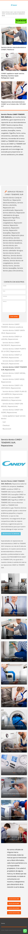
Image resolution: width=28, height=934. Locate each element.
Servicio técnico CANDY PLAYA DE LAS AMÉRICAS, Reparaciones (14, 392)
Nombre (4, 285)
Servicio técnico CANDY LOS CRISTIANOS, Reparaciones (12, 386)
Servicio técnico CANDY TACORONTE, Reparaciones (11, 344)
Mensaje (4, 301)
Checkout (6, 425)
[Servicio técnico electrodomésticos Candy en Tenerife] (14, 90)
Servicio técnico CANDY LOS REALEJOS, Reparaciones (12, 362)
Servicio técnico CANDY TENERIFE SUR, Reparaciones (14, 368)
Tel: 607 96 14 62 (21, 20)
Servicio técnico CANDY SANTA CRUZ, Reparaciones (13, 331)
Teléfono (5, 296)
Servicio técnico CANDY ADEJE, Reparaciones (13, 380)
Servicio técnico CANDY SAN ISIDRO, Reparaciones (12, 411)
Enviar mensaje (14, 316)
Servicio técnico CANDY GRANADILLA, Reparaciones (11, 399)
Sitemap (3, 923)
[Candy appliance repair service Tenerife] (14, 62)
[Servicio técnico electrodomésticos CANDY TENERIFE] (14, 36)
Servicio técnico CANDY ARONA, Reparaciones (13, 374)
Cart (4, 422)
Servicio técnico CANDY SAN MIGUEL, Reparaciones (12, 405)
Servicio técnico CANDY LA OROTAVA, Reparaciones (11, 356)
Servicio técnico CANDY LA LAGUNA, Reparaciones (11, 337)
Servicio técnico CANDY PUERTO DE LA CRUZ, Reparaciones (13, 350)
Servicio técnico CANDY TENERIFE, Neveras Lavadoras (12, 325)
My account (7, 429)
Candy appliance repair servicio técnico (13, 417)
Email (4, 291)
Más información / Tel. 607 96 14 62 (11, 533)
